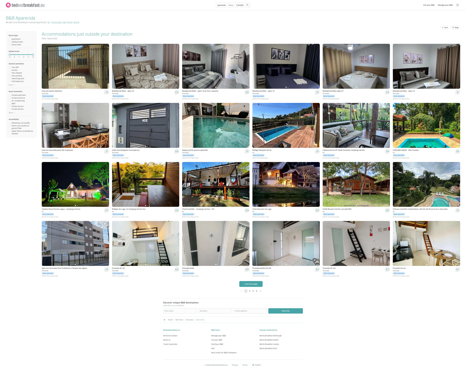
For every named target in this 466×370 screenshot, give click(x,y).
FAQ (213, 348)
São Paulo (67, 22)
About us (166, 340)
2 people (239, 5)
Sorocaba (56, 22)
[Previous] (45, 66)
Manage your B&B (218, 335)
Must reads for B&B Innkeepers (224, 352)
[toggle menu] (457, 5)
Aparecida (221, 5)
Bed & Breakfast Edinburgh (271, 335)
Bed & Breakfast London (269, 344)
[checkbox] (10, 39)
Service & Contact (170, 335)
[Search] (247, 5)
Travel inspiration (170, 344)
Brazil (76, 22)
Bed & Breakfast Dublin (269, 340)
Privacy (235, 365)
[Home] (164, 320)
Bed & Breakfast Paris (268, 348)
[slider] (10, 55)
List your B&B (216, 340)
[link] (25, 5)
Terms (244, 365)
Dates (231, 5)
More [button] (11, 85)
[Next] (106, 66)
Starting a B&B (217, 344)
